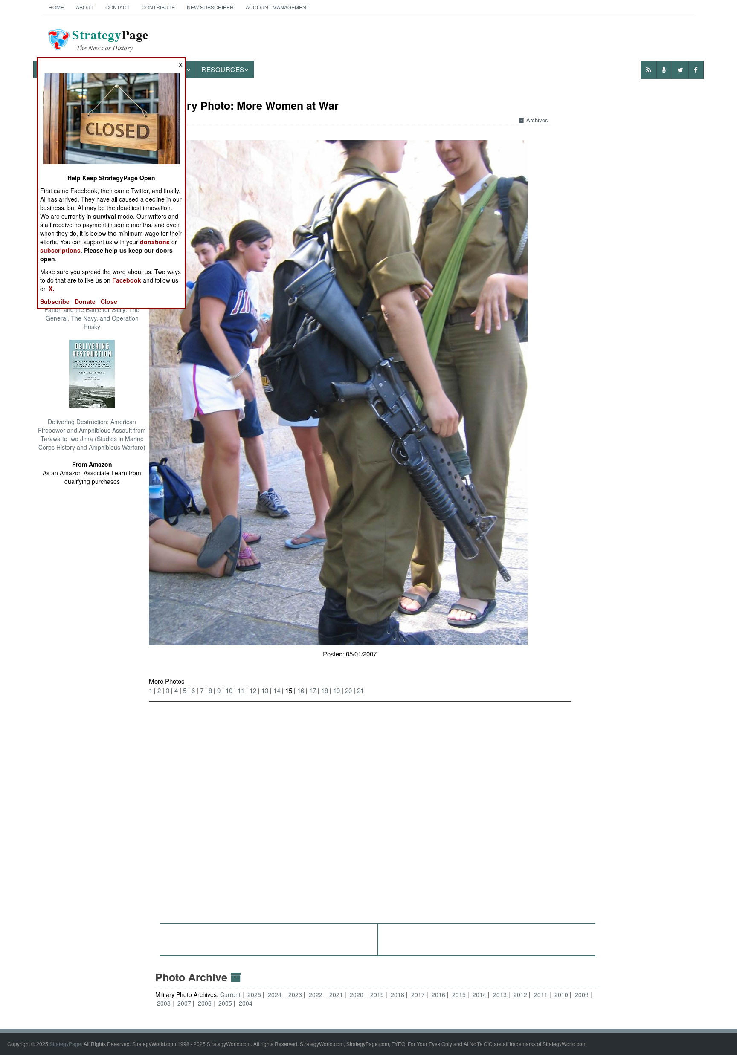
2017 (418, 994)
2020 (356, 994)
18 (324, 690)
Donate (85, 301)
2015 (459, 994)
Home (56, 7)
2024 (274, 994)
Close (109, 301)
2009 (582, 994)
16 (300, 690)
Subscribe (55, 301)
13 (264, 690)
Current (231, 994)
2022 (315, 994)
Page (110, 39)
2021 (336, 994)
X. (51, 288)
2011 (541, 994)
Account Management (277, 7)
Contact (117, 7)
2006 (205, 1003)
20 (348, 690)
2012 (520, 994)
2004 (245, 1003)
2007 (184, 1003)
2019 (377, 994)
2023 (295, 994)
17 (312, 690)
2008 (164, 1003)
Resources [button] (222, 69)
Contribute (158, 7)
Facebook (126, 280)
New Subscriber (210, 7)
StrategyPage (65, 1043)
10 (229, 690)
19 (336, 690)
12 (253, 690)
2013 (500, 994)
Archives (537, 120)
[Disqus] (377, 808)
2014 (479, 994)
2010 (561, 994)
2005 (225, 1003)
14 (276, 690)
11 (241, 690)
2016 (438, 994)
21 (360, 690)
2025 (254, 994)
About (84, 7)
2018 (397, 994)
